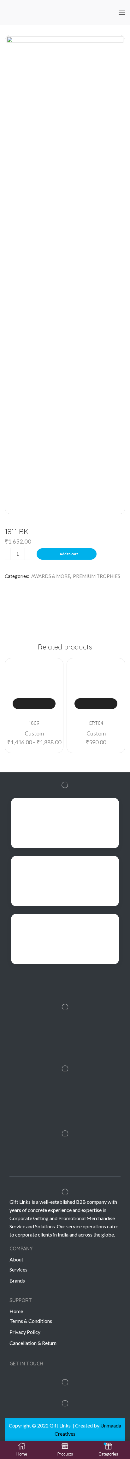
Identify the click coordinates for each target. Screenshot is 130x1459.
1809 (34, 723)
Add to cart (69, 554)
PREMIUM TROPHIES (96, 576)
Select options (34, 703)
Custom (34, 733)
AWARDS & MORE (50, 576)
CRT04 (96, 723)
